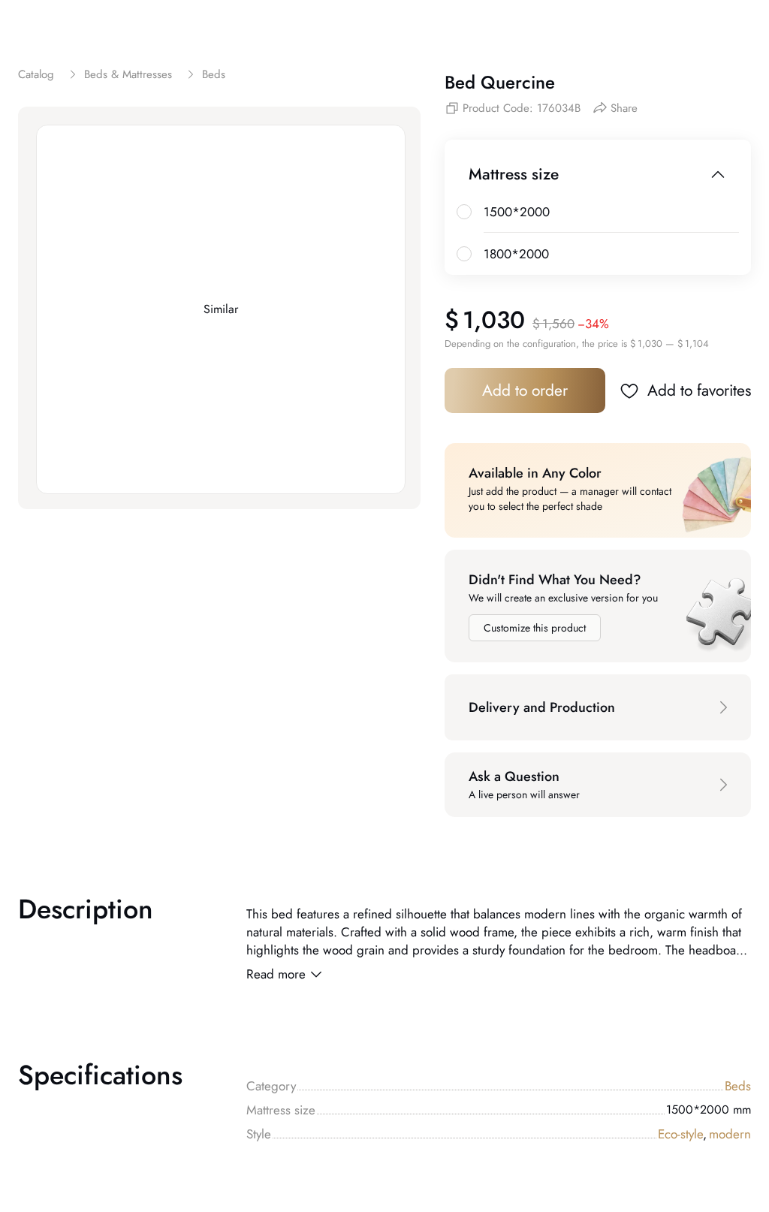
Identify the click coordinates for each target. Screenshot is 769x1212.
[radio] (464, 211)
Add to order (525, 390)
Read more (276, 974)
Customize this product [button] (535, 627)
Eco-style (682, 1134)
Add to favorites (699, 390)
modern (730, 1134)
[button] (598, 707)
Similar (221, 309)
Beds (738, 1086)
